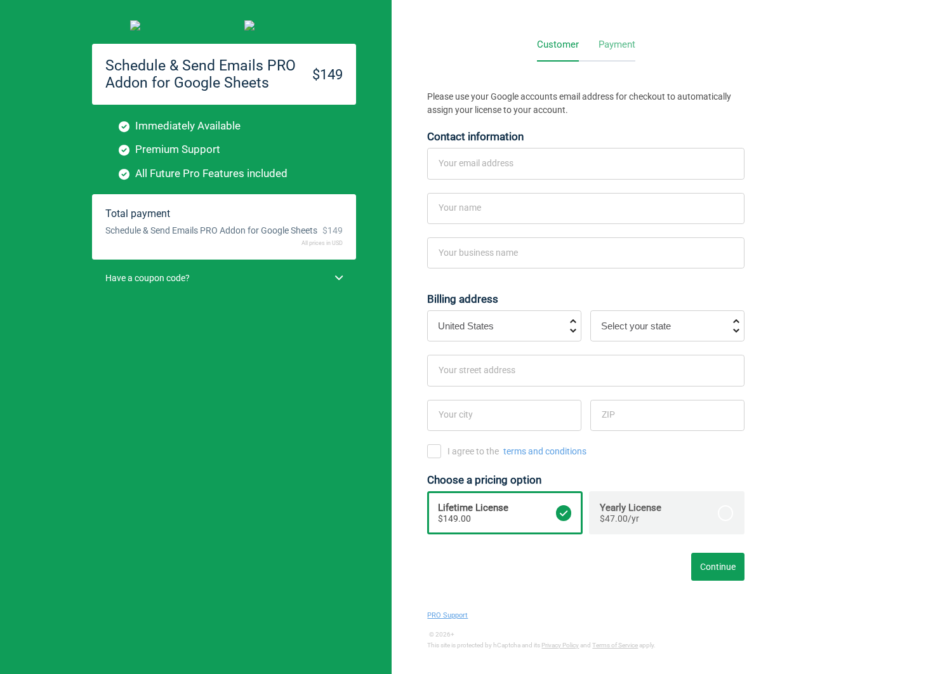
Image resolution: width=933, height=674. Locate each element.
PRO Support (447, 615)
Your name (460, 207)
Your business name (478, 253)
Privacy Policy (560, 645)
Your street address (477, 370)
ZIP (608, 414)
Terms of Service (615, 645)
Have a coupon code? (147, 278)
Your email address (476, 163)
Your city (456, 414)
